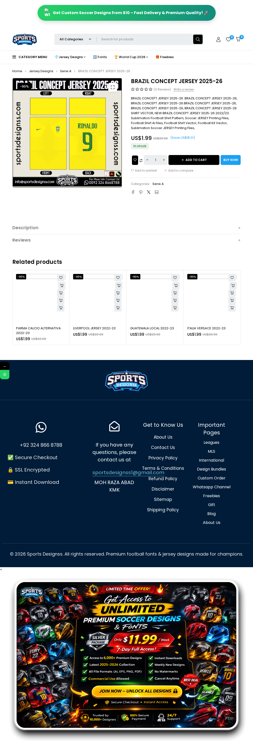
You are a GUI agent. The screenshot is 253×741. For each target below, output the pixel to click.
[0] (238, 39)
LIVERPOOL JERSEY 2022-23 (37, 328)
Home (17, 71)
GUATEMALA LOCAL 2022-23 (95, 328)
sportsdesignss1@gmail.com (128, 472)
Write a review (183, 89)
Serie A (65, 71)
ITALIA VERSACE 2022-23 (149, 328)
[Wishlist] (228, 39)
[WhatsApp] (4, 374)
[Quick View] (60, 293)
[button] (112, 87)
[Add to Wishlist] (135, 160)
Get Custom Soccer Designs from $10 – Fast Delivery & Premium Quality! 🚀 (131, 13)
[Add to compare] (178, 170)
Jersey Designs (41, 71)
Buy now (230, 160)
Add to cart (196, 160)
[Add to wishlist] (144, 170)
